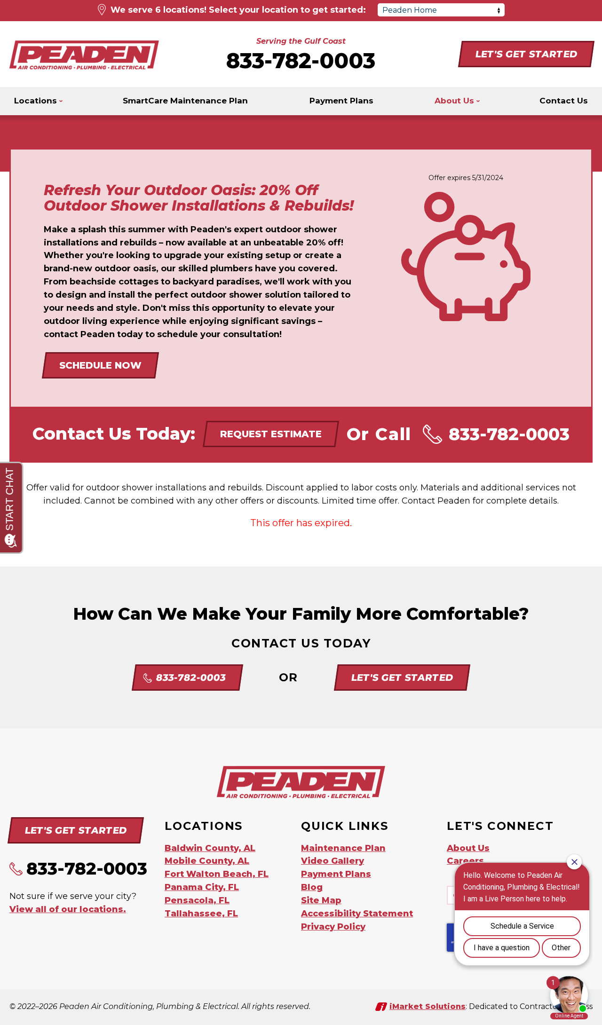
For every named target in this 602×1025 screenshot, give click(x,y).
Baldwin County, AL (210, 848)
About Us (468, 848)
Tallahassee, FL (201, 913)
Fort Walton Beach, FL (217, 874)
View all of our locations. (67, 909)
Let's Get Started (526, 54)
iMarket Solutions (427, 1006)
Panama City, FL (202, 887)
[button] (564, 101)
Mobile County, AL (207, 861)
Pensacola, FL (197, 900)
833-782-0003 (300, 60)
